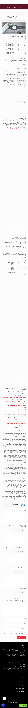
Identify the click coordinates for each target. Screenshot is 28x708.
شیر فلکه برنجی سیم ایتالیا (21, 414)
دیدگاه (24, 603)
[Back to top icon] (4, 698)
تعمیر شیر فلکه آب (22, 588)
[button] (14, 2)
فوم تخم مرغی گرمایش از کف (9, 423)
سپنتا (19, 405)
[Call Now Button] (3, 705)
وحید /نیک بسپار (6, 397)
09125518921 (17, 1)
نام (25, 618)
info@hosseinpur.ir (10, 1)
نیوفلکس (20, 397)
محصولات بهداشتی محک (21, 427)
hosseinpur (15, 504)
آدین (21, 393)
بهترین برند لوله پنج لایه (21, 567)
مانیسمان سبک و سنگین (14, 411)
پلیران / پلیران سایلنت (14, 397)
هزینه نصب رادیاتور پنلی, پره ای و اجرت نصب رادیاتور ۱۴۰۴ (15, 547)
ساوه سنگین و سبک (13, 405)
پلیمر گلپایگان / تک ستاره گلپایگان (16, 401)
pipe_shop (19, 241)
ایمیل (24, 623)
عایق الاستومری (23, 423)
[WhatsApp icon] (16, 2)
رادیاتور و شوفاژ (13, 427)
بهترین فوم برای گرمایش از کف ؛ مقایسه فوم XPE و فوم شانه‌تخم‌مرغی (14, 680)
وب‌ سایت (24, 628)
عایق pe (17, 423)
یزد (17, 393)
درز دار (20, 411)
